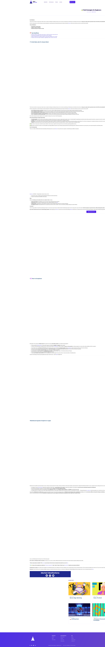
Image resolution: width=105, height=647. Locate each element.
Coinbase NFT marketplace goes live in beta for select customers (41, 35)
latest (57, 354)
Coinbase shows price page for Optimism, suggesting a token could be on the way (44, 37)
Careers (72, 638)
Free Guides (53, 639)
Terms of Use (64, 645)
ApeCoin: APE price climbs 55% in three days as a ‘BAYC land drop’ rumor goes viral (44, 34)
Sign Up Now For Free (91, 211)
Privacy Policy (73, 639)
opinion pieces (39, 345)
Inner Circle (62, 639)
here (57, 202)
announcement (40, 487)
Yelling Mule (68, 645)
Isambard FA (50, 565)
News (53, 638)
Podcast (62, 638)
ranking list (56, 346)
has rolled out (88, 490)
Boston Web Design (72, 645)
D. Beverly (46, 565)
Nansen (69, 23)
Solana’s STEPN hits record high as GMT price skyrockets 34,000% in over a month (44, 36)
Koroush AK (66, 565)
